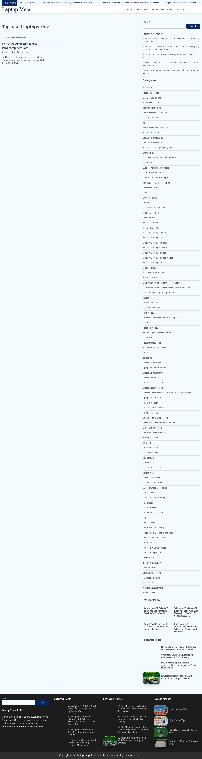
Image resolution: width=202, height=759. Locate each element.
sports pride (148, 543)
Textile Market (149, 558)
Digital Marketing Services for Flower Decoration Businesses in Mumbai (172, 3)
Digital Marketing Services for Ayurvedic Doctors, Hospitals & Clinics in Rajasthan (179, 665)
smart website (149, 503)
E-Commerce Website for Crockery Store (161, 283)
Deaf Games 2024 (151, 218)
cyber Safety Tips (151, 213)
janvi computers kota (15, 48)
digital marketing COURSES (155, 233)
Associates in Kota (151, 93)
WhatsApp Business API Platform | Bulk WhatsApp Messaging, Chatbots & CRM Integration (186, 612)
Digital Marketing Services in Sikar (158, 258)
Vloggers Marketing (151, 578)
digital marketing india (153, 238)
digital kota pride (150, 228)
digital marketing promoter (155, 248)
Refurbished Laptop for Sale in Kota (183, 731)
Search (146, 22)
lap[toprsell (148, 358)
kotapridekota (10, 52)
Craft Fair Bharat (150, 198)
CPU (145, 193)
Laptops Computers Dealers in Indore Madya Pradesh (167, 393)
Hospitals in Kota (150, 328)
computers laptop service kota (19, 44)
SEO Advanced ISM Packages (156, 488)
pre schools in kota (151, 438)
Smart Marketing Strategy (154, 498)
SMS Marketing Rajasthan (154, 513)
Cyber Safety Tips (177, 720)
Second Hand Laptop (162, 9)
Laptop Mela (16, 9)
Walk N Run (148, 583)
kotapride (147, 353)
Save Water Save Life (152, 468)
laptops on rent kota (152, 398)
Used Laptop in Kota (152, 573)
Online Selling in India (152, 428)
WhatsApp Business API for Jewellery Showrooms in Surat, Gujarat (45, 3)
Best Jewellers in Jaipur (153, 138)
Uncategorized (149, 568)
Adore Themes (134, 755)
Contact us (183, 9)
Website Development (153, 588)
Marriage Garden (150, 413)
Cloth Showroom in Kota (153, 173)
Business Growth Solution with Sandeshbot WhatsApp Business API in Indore (107, 3)
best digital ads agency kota (155, 128)
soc (144, 518)
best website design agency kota (157, 148)
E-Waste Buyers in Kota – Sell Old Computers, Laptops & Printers (176, 677)
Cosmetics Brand (150, 188)
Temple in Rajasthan (152, 553)
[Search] (196, 9)
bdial (145, 123)
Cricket (146, 203)
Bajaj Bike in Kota (150, 118)
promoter (147, 443)
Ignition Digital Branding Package (157, 333)
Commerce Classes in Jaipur (155, 178)
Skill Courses (148, 493)
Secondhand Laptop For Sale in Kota (184, 742)
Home (130, 9)
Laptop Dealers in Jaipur (154, 383)
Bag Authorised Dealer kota (155, 113)
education (147, 298)
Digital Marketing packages (155, 243)
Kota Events (148, 338)
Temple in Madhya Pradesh (155, 548)
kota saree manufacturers (154, 348)
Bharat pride (148, 153)
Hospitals (147, 323)
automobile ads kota (152, 98)
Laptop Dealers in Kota (153, 388)
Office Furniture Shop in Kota (155, 418)
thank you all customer (153, 563)
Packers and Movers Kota (154, 433)
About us (142, 9)
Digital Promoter (150, 268)
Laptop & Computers (152, 363)
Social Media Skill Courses (154, 538)
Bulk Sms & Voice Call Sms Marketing (159, 158)
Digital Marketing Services (154, 253)
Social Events (149, 523)
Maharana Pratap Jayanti (154, 408)
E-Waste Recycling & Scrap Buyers (158, 293)
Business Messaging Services (156, 168)
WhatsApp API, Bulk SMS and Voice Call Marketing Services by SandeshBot (156, 611)
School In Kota (149, 473)
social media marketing (153, 528)
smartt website (149, 508)
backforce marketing (152, 108)
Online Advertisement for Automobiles (160, 423)
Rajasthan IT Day (150, 448)
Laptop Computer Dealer (154, 373)
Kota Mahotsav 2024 (152, 343)
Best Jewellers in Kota (152, 143)
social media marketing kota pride (158, 533)
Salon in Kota (148, 458)
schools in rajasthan (151, 478)
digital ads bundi (150, 223)
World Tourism (149, 593)
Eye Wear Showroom (152, 308)
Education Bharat (150, 303)
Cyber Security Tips (178, 709)
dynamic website (150, 278)
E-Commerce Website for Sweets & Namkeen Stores (166, 288)
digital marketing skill (152, 263)
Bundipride (147, 163)
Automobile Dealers (151, 103)
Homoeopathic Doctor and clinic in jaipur (161, 318)
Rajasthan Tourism (151, 453)
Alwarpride (147, 88)
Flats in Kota (148, 313)
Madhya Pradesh (150, 403)
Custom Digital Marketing (154, 208)
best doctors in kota (152, 133)
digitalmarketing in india (153, 273)
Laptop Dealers (150, 378)
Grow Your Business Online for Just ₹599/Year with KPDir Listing (177, 656)
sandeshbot (148, 463)
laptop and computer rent (154, 368)
